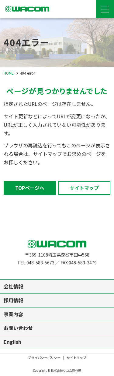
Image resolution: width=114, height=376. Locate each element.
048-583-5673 (40, 263)
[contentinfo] (57, 300)
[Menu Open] (105, 9)
